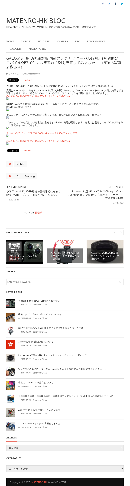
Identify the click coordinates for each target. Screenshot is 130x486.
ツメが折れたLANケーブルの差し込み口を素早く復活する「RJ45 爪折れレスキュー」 (62, 368)
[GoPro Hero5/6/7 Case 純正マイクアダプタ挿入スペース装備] (10, 330)
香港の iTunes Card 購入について (35, 382)
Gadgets (16, 48)
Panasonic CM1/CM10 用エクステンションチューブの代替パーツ (105, 255)
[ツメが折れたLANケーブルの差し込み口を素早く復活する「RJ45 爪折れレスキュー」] (10, 371)
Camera (62, 41)
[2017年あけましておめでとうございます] (10, 412)
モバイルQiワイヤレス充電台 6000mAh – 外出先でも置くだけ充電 (42, 133)
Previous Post (17, 186)
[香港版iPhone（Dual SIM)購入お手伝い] (10, 303)
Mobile (26, 41)
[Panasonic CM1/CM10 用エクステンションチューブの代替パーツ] (10, 358)
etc (77, 41)
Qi (18, 176)
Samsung (30, 176)
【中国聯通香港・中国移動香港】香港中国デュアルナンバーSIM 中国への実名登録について (65, 396)
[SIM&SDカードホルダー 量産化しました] (10, 426)
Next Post (115, 186)
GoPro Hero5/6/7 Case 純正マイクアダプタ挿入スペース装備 (64, 255)
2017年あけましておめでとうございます (39, 409)
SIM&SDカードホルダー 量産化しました (39, 423)
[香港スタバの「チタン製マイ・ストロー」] (10, 317)
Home (10, 41)
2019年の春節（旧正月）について (36, 341)
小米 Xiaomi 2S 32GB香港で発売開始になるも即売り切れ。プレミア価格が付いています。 (33, 193)
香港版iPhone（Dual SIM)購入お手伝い (24, 257)
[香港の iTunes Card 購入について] (10, 385)
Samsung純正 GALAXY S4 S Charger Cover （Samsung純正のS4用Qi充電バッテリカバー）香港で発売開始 (95, 195)
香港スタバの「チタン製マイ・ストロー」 (40, 314)
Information (96, 41)
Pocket (28, 79)
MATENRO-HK (37, 48)
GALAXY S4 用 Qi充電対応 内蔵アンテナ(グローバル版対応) (38, 96)
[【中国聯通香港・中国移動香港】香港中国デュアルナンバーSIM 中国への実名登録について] (10, 399)
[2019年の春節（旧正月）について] (10, 344)
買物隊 (38, 212)
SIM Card (44, 41)
